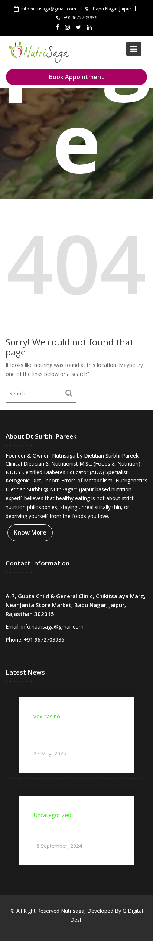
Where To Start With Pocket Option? (72, 830)
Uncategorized (52, 815)
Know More (30, 532)
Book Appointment (76, 77)
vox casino (46, 716)
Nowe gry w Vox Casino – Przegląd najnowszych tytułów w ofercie (75, 734)
